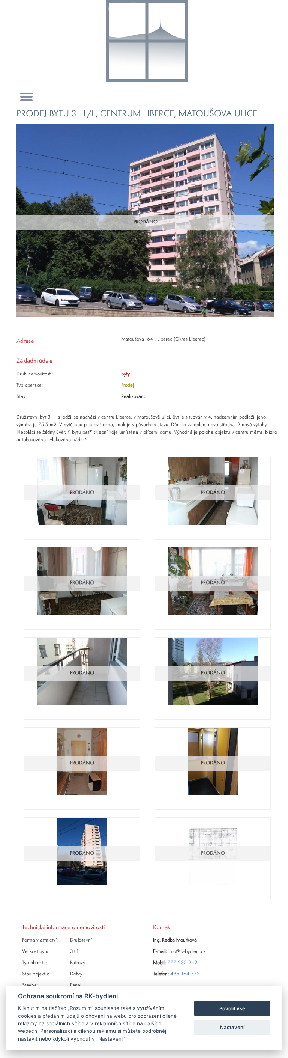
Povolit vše (232, 1008)
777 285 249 (182, 962)
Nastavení (232, 1027)
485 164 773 (185, 974)
